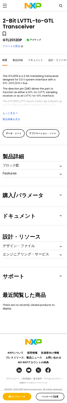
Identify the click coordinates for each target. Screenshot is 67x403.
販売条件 (37, 378)
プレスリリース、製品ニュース (24, 357)
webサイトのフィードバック (33, 382)
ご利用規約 (26, 378)
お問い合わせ (53, 357)
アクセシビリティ (52, 378)
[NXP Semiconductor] (33, 5)
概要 (4, 60)
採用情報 (32, 353)
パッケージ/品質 (50, 396)
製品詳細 (18, 60)
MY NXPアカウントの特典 (33, 362)
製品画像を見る (11, 119)
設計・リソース (57, 60)
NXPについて (16, 353)
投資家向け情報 (50, 353)
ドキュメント (35, 60)
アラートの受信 (11, 46)
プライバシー (12, 378)
